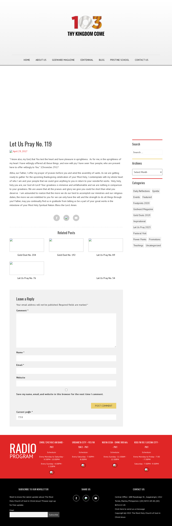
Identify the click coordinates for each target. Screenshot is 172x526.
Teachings (138, 245)
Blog (101, 59)
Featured (147, 197)
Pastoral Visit (139, 233)
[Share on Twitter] (66, 218)
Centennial (86, 59)
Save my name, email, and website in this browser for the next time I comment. (59, 394)
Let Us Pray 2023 (142, 227)
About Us (41, 59)
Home (27, 59)
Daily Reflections (141, 191)
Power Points (139, 239)
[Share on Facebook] (56, 218)
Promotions (154, 239)
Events (136, 197)
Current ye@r (24, 411)
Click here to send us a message (130, 509)
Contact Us (141, 59)
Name (20, 352)
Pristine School (119, 59)
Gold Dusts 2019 (141, 215)
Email (20, 364)
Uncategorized (153, 245)
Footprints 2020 (141, 203)
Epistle (156, 191)
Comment (22, 310)
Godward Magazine (63, 59)
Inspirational (139, 221)
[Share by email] (76, 218)
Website (20, 377)
